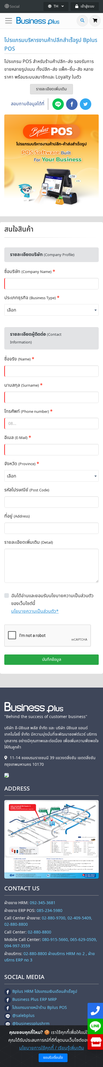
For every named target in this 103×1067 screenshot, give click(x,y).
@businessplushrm (30, 1024)
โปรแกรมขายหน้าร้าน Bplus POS (39, 1008)
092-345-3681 (43, 903)
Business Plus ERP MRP (34, 1000)
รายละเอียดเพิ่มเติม (51, 89)
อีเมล (15, 437)
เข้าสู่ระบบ (87, 6)
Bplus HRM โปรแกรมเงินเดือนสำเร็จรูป (44, 991)
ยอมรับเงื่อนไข (53, 1057)
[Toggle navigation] (10, 20)
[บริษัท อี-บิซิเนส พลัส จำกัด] (8, 775)
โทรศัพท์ (26, 411)
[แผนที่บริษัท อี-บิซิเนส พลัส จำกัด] (51, 839)
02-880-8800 (39, 932)
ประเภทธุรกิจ (30, 297)
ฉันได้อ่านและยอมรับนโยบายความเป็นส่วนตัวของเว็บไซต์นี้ (52, 599)
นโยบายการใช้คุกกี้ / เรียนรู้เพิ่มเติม (51, 1048)
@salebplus (23, 1016)
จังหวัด (19, 463)
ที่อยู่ (17, 516)
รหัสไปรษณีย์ (26, 489)
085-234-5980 (49, 911)
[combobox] (51, 310)
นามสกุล (21, 385)
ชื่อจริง (17, 359)
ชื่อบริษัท (28, 271)
